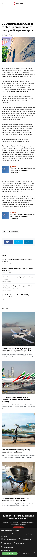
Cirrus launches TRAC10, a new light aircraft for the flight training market (16, 350)
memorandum (8, 107)
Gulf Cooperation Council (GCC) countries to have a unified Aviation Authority (16, 399)
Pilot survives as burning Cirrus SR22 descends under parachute (22, 170)
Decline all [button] (26, 553)
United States (27, 68)
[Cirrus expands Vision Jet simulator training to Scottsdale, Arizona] (18, 478)
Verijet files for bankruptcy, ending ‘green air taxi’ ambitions (16, 451)
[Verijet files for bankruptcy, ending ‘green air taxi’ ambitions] (18, 430)
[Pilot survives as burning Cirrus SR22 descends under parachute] (5, 169)
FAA (4, 231)
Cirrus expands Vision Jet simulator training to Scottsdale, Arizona (16, 499)
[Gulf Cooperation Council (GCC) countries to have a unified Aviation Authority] (18, 377)
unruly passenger (13, 231)
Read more (4, 536)
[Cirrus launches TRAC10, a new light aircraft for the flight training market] (18, 329)
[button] (3, 3)
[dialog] (18, 542)
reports (18, 83)
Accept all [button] (9, 553)
